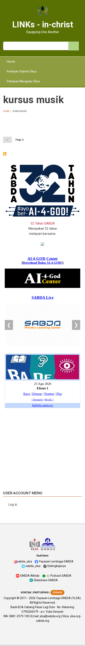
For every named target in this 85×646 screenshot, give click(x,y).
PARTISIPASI (41, 592)
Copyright (10, 598)
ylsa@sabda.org (50, 616)
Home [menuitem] (11, 61)
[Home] (42, 11)
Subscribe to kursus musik (4, 153)
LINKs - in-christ (42, 24)
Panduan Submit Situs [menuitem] (22, 71)
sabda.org (42, 620)
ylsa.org (75, 616)
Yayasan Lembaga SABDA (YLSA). (58, 598)
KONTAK (26, 592)
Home (6, 111)
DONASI (57, 592)
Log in (12, 504)
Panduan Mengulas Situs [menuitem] (23, 81)
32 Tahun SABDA (43, 223)
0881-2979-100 (19, 616)
